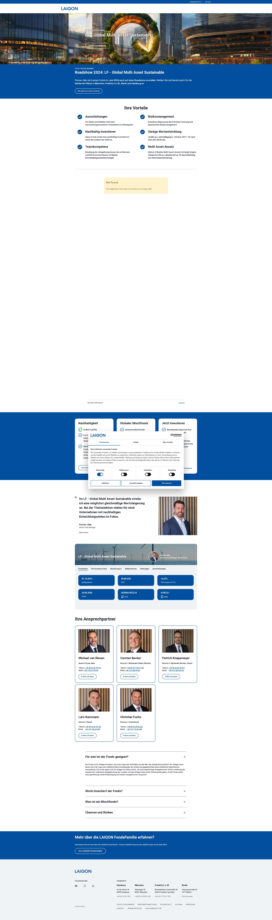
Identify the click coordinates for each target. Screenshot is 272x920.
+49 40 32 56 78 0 (123, 896)
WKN (166, 597)
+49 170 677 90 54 (91, 670)
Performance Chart (99, 569)
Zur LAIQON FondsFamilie (90, 851)
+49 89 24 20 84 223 (135, 727)
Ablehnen (105, 483)
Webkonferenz (131, 569)
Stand (84, 596)
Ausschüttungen (159, 569)
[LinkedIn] (93, 886)
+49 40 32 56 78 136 (93, 727)
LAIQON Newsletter (153, 908)
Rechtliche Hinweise (125, 904)
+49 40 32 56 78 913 (177, 668)
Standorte (121, 881)
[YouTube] (76, 886)
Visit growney (187, 896)
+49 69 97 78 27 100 (162, 896)
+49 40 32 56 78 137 (93, 668)
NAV (122, 582)
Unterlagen (144, 569)
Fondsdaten (83, 569)
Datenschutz (166, 904)
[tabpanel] (136, 38)
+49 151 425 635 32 (176, 670)
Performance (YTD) (168, 582)
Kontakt (208, 2)
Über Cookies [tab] (168, 442)
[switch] (124, 474)
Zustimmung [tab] (104, 442)
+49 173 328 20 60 (132, 670)
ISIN (126, 597)
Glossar (178, 904)
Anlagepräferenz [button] (195, 2)
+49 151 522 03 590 (92, 729)
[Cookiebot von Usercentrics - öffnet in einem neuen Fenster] (172, 435)
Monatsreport (116, 569)
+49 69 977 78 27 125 (135, 668)
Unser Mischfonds (95, 30)
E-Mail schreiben (87, 676)
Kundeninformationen (147, 904)
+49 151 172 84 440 (134, 729)
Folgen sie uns (81, 881)
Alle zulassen (166, 483)
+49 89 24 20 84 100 (142, 896)
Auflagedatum (87, 582)
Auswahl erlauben (136, 483)
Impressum (190, 904)
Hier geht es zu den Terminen (89, 91)
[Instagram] (85, 886)
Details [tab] (136, 442)
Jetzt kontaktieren (97, 46)
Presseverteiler (135, 908)
